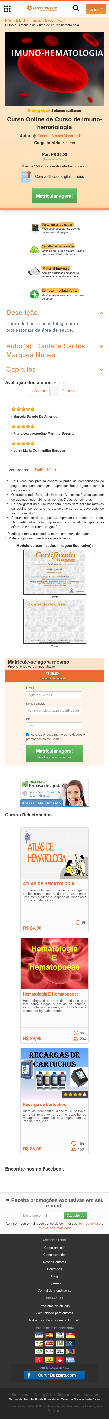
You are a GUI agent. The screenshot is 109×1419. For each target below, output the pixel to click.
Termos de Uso (89, 1223)
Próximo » (69, 390)
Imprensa (54, 1283)
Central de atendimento (54, 1290)
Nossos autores (54, 1261)
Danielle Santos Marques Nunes (63, 135)
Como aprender (54, 1254)
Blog (54, 1276)
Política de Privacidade (54, 1227)
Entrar (95, 9)
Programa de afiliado (55, 1305)
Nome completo (35, 703)
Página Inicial (15, 20)
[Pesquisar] (76, 8)
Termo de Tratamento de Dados (80, 1399)
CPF (29, 719)
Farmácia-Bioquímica (46, 20)
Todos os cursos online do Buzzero (54, 1320)
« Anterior (39, 390)
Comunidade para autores (54, 1312)
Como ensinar (54, 1247)
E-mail (30, 688)
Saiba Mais (45, 469)
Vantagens (18, 469)
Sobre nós (54, 1268)
